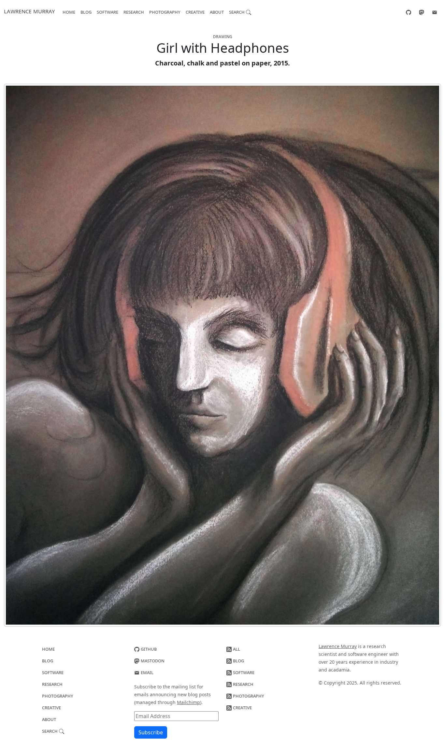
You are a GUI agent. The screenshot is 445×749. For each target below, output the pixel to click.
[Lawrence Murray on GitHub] (408, 11)
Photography (164, 11)
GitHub (148, 648)
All (236, 648)
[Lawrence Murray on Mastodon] (421, 11)
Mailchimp (188, 702)
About (217, 11)
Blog (86, 11)
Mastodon (152, 660)
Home (69, 11)
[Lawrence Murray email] (434, 11)
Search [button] (237, 11)
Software (107, 11)
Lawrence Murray (29, 11)
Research (133, 11)
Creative (195, 11)
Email (146, 672)
